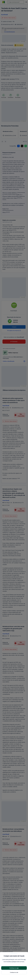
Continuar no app (14, 968)
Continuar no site (14, 972)
